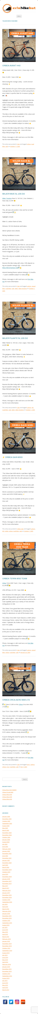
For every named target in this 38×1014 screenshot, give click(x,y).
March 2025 (5, 830)
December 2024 (6, 833)
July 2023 (4, 844)
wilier (16, 288)
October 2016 (6, 900)
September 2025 (7, 823)
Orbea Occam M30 (7, 792)
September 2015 (7, 923)
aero (28, 764)
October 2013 (6, 974)
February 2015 (6, 939)
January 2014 (6, 967)
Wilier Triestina (7, 198)
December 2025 (6, 819)
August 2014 (5, 953)
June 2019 (5, 874)
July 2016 (4, 904)
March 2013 (5, 990)
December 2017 (6, 881)
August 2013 (5, 978)
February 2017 (6, 890)
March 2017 (5, 888)
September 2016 (7, 902)
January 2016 (6, 913)
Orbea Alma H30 (7, 794)
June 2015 (5, 930)
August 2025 (5, 826)
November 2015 (7, 918)
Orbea (4, 583)
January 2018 (6, 879)
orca (8, 767)
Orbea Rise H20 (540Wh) (9, 790)
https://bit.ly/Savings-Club (10, 268)
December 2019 (6, 870)
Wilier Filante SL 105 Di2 (15, 338)
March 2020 (5, 867)
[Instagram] (17, 1002)
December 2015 (6, 916)
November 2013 (7, 971)
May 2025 (5, 828)
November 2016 (7, 897)
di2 (33, 407)
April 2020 (5, 865)
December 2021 (6, 858)
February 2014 (6, 964)
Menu (19, 16)
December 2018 (6, 876)
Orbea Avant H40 (11, 66)
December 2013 (6, 969)
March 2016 (5, 909)
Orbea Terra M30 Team (14, 578)
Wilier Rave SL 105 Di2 (13, 194)
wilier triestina (23, 288)
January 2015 (6, 941)
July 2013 (4, 980)
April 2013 (5, 987)
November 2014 (7, 946)
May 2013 (5, 985)
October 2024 (6, 837)
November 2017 (7, 883)
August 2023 (5, 842)
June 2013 (5, 983)
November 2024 (7, 835)
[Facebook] (5, 1002)
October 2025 (6, 821)
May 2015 (5, 932)
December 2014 (6, 943)
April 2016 (5, 907)
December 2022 (6, 853)
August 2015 (5, 925)
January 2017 (6, 893)
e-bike (6, 531)
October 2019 (6, 872)
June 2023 (5, 846)
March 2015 (5, 937)
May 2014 (5, 960)
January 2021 (6, 860)
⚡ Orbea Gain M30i (12, 457)
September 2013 (7, 976)
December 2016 (6, 895)
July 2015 (4, 927)
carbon (29, 286)
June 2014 (5, 957)
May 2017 (5, 886)
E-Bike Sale (20, 529)
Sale (18, 144)
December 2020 (6, 863)
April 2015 (5, 934)
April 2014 (5, 962)
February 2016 (6, 911)
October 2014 (6, 948)
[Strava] (23, 1002)
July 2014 (4, 955)
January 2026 (6, 816)
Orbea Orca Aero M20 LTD (16, 700)
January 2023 (6, 851)
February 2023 (6, 849)
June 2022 (5, 856)
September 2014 (7, 950)
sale (6, 146)
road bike (8, 288)
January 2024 (6, 840)
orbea (29, 144)
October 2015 (6, 920)
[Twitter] (11, 1002)
